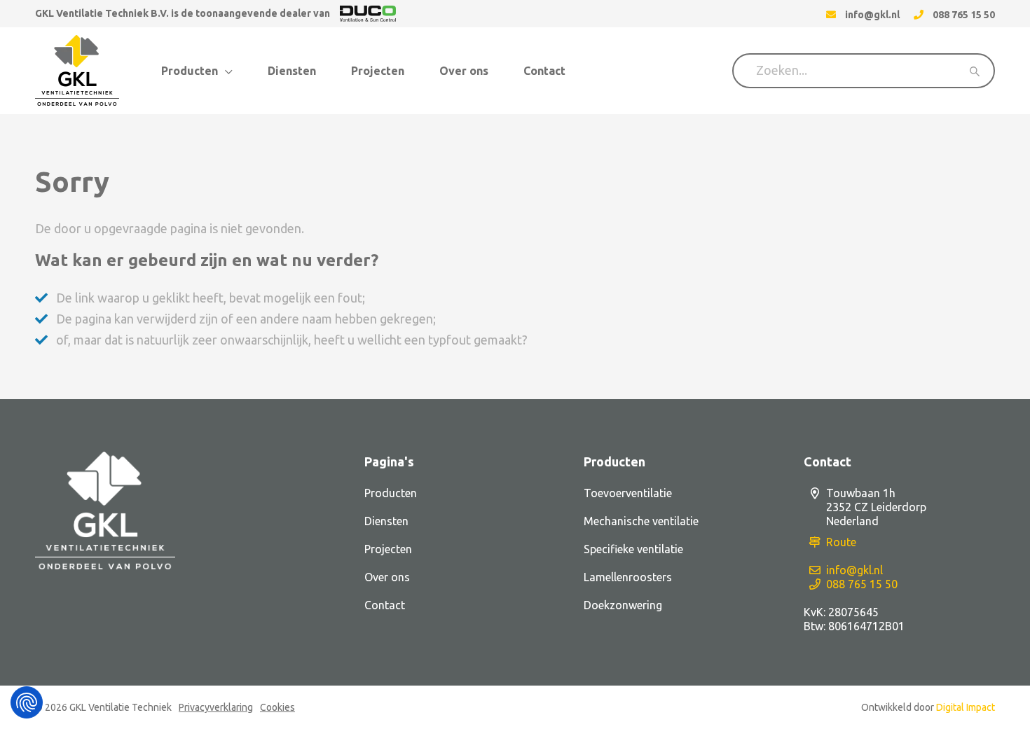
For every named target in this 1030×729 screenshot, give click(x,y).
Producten (189, 70)
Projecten (377, 70)
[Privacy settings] (27, 702)
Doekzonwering (623, 605)
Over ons (463, 70)
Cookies (277, 707)
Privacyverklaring (216, 707)
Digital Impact (965, 707)
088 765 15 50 (862, 584)
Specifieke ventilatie (633, 549)
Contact (544, 70)
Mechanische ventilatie (641, 521)
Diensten (292, 70)
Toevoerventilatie (628, 493)
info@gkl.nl (854, 570)
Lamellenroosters (628, 577)
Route (841, 542)
